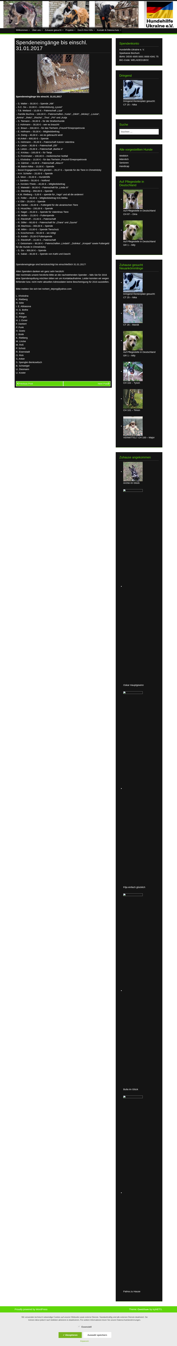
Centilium (143, 1309)
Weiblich (123, 155)
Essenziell (86, 1327)
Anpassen (84, 1341)
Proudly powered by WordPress (31, 1309)
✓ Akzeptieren (70, 1335)
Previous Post (26, 383)
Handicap (124, 166)
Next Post (103, 383)
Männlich (124, 159)
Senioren (124, 162)
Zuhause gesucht (53, 30)
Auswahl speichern (97, 1335)
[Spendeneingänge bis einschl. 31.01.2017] (63, 73)
